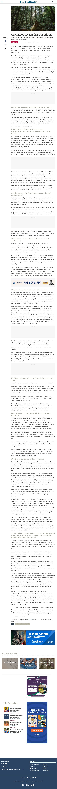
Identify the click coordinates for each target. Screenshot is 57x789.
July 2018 (30, 619)
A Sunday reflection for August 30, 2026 (16, 716)
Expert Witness (26, 623)
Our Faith (12, 706)
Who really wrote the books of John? (16, 723)
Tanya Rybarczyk (46, 665)
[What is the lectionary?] (10, 663)
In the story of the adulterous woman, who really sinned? (46, 662)
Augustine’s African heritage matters (15, 709)
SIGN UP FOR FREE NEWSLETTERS (12, 769)
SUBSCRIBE (5, 761)
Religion (14, 42)
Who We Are (32, 766)
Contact (45, 768)
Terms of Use (35, 781)
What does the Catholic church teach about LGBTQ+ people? (16, 731)
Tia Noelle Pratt (14, 711)
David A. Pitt (10, 664)
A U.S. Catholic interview (25, 42)
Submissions (46, 770)
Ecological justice (19, 623)
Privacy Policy (41, 781)
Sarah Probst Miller (15, 718)
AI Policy (45, 764)
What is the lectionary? (10, 662)
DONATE (4, 764)
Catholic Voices (14, 713)
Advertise (45, 766)
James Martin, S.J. (14, 733)
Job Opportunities (34, 770)
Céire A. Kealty (28, 665)
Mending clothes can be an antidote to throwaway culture (28, 662)
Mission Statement (34, 764)
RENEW (4, 767)
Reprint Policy (33, 768)
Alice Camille (13, 725)
